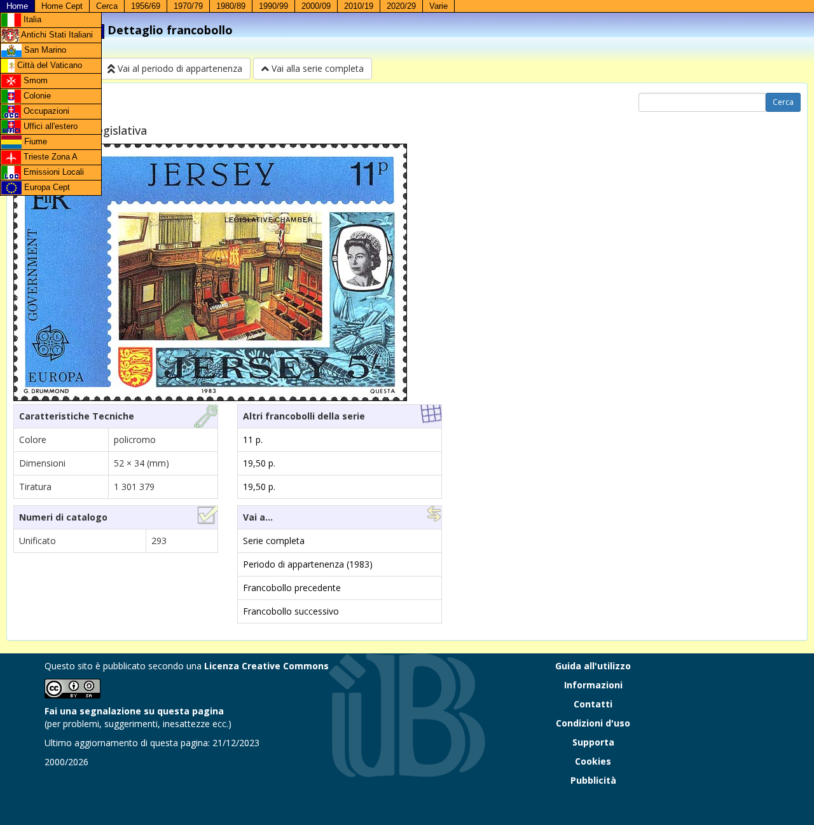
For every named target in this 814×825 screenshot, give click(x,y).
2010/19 (358, 6)
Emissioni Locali (52, 172)
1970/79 (188, 6)
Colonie (36, 95)
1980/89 (230, 6)
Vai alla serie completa (316, 68)
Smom (34, 80)
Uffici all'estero (49, 126)
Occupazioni (45, 111)
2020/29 (401, 6)
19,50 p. (259, 463)
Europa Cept (46, 187)
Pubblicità (593, 780)
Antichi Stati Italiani (56, 34)
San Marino (44, 50)
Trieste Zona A (49, 156)
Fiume (34, 141)
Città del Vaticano (48, 65)
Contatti (593, 704)
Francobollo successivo (291, 611)
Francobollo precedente (292, 588)
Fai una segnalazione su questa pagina (134, 711)
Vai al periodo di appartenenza (178, 68)
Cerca (107, 6)
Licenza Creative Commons (266, 666)
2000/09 (316, 6)
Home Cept (62, 6)
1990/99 (273, 6)
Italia (31, 19)
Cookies (593, 761)
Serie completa (274, 541)
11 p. (253, 439)
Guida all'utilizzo (593, 666)
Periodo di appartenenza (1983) (308, 564)
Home (17, 6)
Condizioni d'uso (593, 723)
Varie (438, 6)
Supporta (593, 742)
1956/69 (145, 6)
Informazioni (593, 685)
